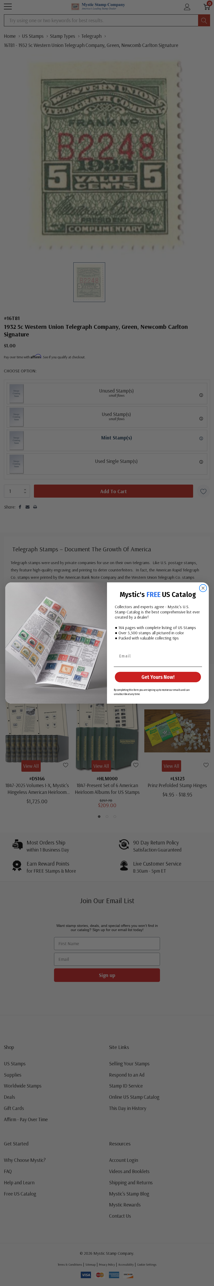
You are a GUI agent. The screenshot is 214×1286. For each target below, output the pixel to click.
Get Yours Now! (158, 677)
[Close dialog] (203, 588)
